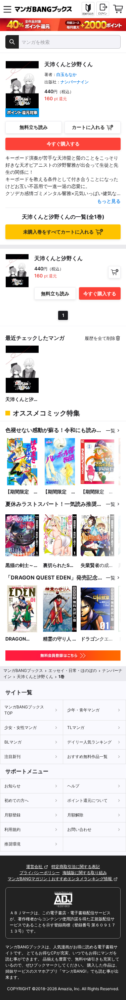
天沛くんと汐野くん (21, 399)
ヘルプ (73, 785)
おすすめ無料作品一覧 (87, 756)
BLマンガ (13, 742)
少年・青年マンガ (83, 709)
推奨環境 (12, 843)
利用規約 (12, 829)
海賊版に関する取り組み (84, 872)
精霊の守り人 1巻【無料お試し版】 (59, 639)
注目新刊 (12, 756)
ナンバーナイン (74, 81)
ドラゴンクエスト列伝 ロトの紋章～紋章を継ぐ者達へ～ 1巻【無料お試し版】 (97, 639)
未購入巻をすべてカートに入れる (58, 232)
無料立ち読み (33, 127)
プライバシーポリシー (39, 872)
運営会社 (34, 866)
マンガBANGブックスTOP (24, 709)
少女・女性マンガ (20, 727)
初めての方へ (16, 800)
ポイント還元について (87, 800)
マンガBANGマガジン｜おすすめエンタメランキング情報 (60, 878)
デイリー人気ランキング (89, 742)
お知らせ (12, 785)
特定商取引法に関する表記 (75, 866)
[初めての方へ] (88, 9)
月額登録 (12, 814)
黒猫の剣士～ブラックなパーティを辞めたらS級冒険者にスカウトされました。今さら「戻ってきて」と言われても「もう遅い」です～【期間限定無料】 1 (21, 565)
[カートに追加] (114, 272)
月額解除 (75, 814)
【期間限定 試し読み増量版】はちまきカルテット (21, 492)
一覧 (110, 430)
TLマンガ (75, 727)
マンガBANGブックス (23, 670)
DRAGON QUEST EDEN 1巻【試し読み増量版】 (22, 639)
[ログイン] (103, 9)
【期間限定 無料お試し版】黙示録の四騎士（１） (97, 492)
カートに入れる (88, 127)
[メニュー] (7, 9)
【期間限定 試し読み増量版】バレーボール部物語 (59, 492)
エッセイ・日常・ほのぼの (72, 670)
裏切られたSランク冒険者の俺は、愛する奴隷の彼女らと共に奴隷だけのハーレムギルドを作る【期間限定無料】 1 (59, 565)
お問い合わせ (79, 829)
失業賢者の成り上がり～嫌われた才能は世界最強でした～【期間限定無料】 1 (97, 565)
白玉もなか (66, 74)
